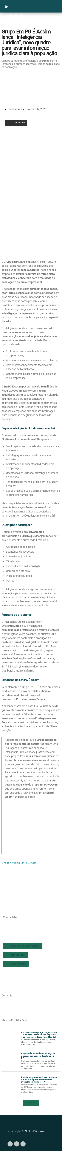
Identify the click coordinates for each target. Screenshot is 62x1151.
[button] (4, 923)
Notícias (15, 862)
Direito (6, 862)
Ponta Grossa (28, 862)
